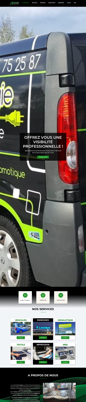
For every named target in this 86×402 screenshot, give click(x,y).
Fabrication (43, 300)
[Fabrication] (43, 295)
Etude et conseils (25, 300)
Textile (69, 2)
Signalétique (51, 2)
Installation (61, 300)
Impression (61, 2)
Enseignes (42, 2)
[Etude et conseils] (25, 295)
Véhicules (34, 2)
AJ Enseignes (25, 2)
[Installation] (60, 295)
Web (75, 2)
